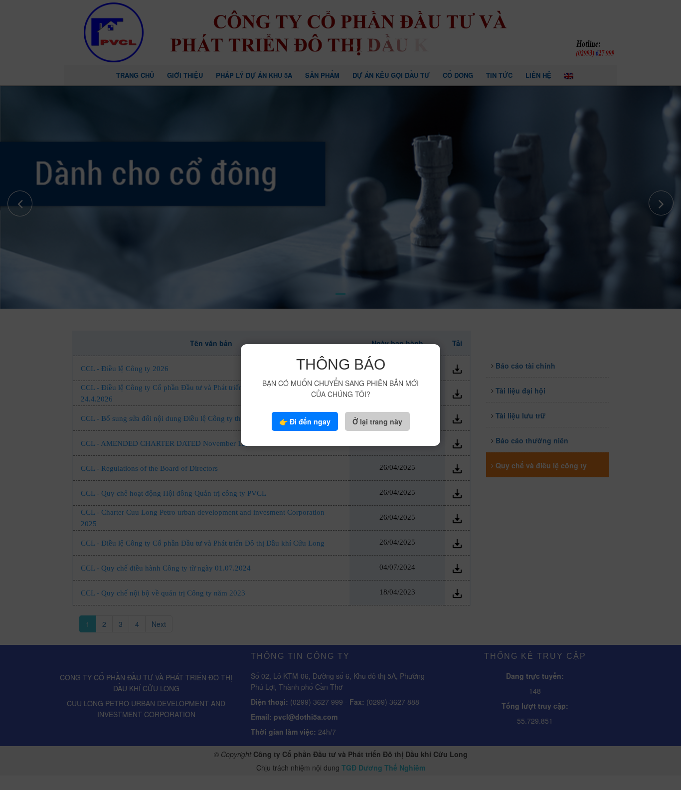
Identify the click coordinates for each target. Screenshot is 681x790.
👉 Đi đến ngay (305, 421)
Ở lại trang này (377, 421)
